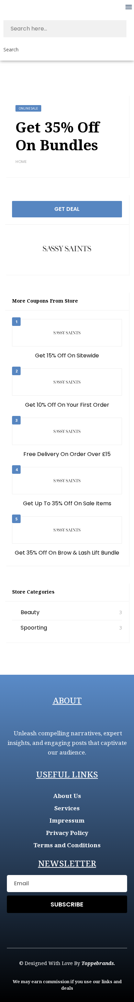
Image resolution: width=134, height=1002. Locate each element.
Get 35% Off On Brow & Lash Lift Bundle (67, 553)
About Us (67, 796)
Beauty (30, 612)
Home (21, 161)
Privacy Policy (67, 833)
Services (67, 808)
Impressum (67, 820)
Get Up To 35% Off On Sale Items (67, 503)
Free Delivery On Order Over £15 (67, 454)
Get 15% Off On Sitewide (67, 355)
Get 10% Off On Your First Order (67, 405)
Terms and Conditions (67, 845)
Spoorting (34, 628)
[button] (128, 6)
